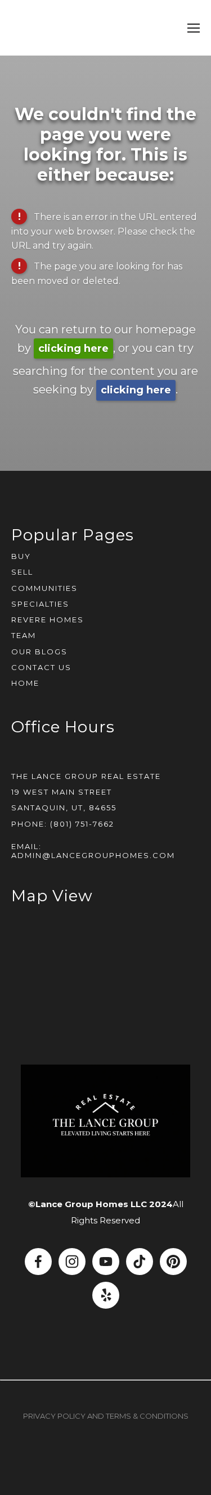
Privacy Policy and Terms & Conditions (105, 1415)
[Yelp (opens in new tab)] (105, 1295)
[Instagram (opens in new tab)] (72, 1261)
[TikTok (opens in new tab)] (139, 1261)
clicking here (73, 348)
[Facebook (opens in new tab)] (38, 1261)
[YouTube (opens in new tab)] (105, 1261)
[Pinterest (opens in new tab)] (173, 1261)
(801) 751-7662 (82, 823)
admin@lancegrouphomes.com (93, 855)
